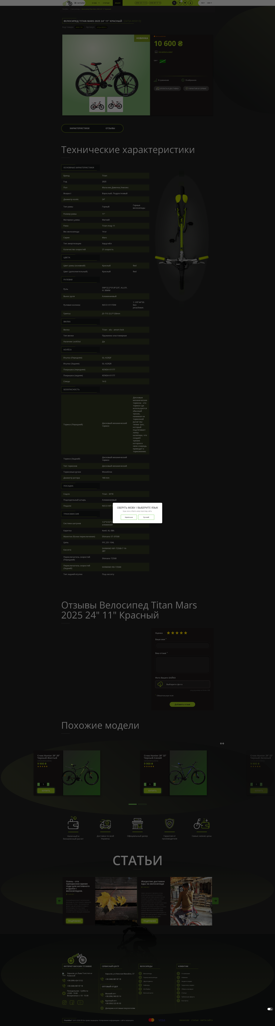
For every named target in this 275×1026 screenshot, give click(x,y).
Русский (146, 517)
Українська (129, 517)
